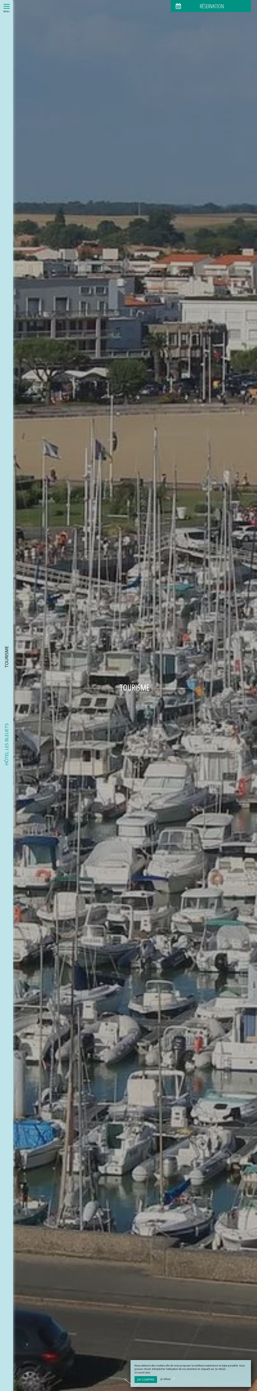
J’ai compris (145, 1379)
